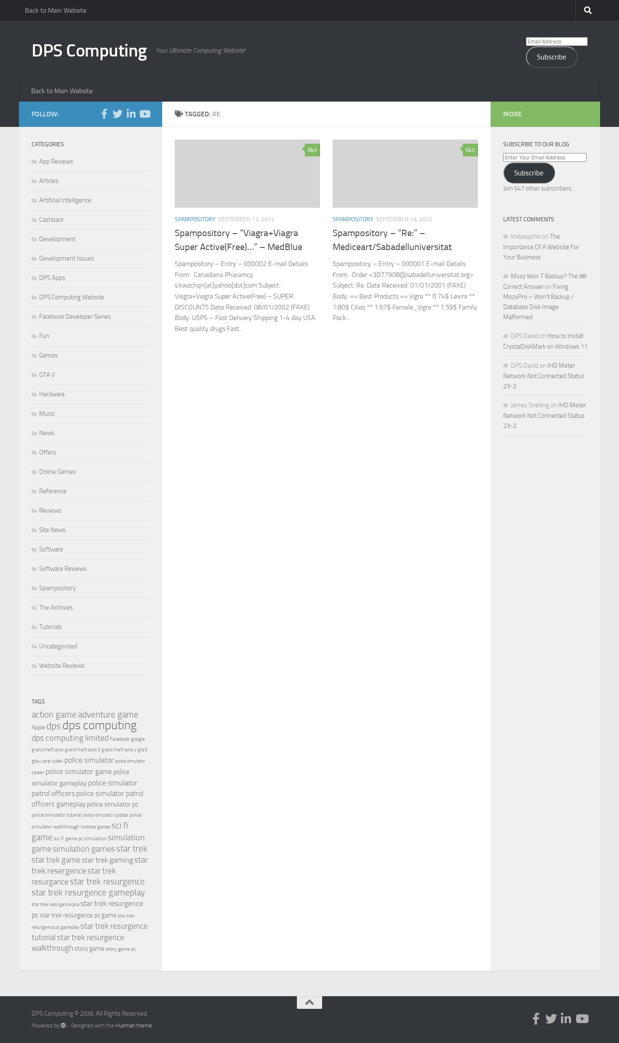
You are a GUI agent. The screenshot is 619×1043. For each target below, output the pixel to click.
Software (51, 549)
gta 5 (142, 750)
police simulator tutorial (57, 815)
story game (89, 948)
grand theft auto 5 (82, 750)
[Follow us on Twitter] (117, 114)
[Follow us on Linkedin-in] (131, 114)
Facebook (120, 739)
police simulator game (78, 771)
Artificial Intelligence (65, 200)
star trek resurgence (107, 881)
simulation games (84, 849)
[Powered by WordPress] (63, 1025)
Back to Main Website (55, 10)
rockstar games (95, 827)
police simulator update (105, 815)
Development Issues (66, 258)
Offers (47, 452)
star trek (131, 849)
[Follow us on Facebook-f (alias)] (104, 114)
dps (53, 726)
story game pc (121, 949)
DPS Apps (52, 278)
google (138, 739)
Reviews (50, 510)
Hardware (52, 394)
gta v (36, 761)
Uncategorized (58, 646)
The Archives (56, 607)
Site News (52, 530)
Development (57, 239)
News (46, 433)
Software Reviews (63, 569)
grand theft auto (48, 750)
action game (54, 715)
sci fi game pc (68, 838)
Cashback (51, 219)
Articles (49, 181)
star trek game (56, 860)
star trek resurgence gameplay (88, 892)
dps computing (99, 725)
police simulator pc (113, 804)
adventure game (108, 715)
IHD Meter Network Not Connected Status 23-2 (543, 376)
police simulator (89, 760)
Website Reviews (62, 665)
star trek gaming (107, 860)
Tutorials (50, 627)
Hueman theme (133, 1025)
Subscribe (551, 57)
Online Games (57, 472)
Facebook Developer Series (75, 316)
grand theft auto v (118, 750)
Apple (38, 727)
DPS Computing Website (71, 297)
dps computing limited (70, 738)
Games (48, 355)
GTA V (47, 375)
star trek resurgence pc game (78, 915)
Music (47, 413)
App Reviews (56, 161)
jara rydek (52, 761)
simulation (95, 838)
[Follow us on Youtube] (144, 114)
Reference (53, 491)
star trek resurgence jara (55, 904)
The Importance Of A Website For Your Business (541, 247)
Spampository (195, 219)
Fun (44, 336)
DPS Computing (89, 50)
